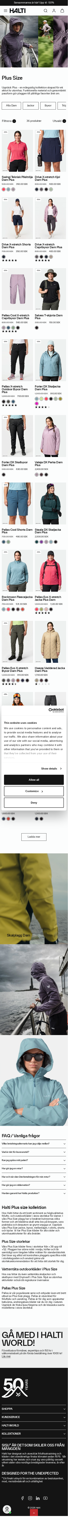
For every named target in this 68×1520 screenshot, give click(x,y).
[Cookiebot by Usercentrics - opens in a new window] (49, 710)
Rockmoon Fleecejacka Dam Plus (17, 598)
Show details (49, 768)
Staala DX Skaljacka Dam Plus (48, 531)
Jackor (30, 105)
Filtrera (6, 121)
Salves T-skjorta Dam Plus (49, 317)
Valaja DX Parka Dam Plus (49, 464)
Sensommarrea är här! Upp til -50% (34, 3)
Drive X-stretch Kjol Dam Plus (47, 178)
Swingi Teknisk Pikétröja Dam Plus (17, 178)
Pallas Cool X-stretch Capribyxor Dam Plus (15, 317)
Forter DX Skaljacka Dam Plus (48, 388)
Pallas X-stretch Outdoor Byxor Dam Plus (15, 389)
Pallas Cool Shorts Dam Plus (17, 531)
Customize (32, 791)
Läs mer (6, 1356)
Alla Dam (11, 105)
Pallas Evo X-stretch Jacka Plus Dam (48, 598)
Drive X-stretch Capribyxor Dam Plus (48, 246)
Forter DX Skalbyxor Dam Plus (15, 464)
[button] (5, 10)
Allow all (34, 779)
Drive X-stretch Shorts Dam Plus (16, 246)
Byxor (48, 105)
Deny (34, 802)
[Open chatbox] (7, 1509)
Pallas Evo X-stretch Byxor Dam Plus (15, 669)
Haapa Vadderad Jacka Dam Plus (50, 669)
